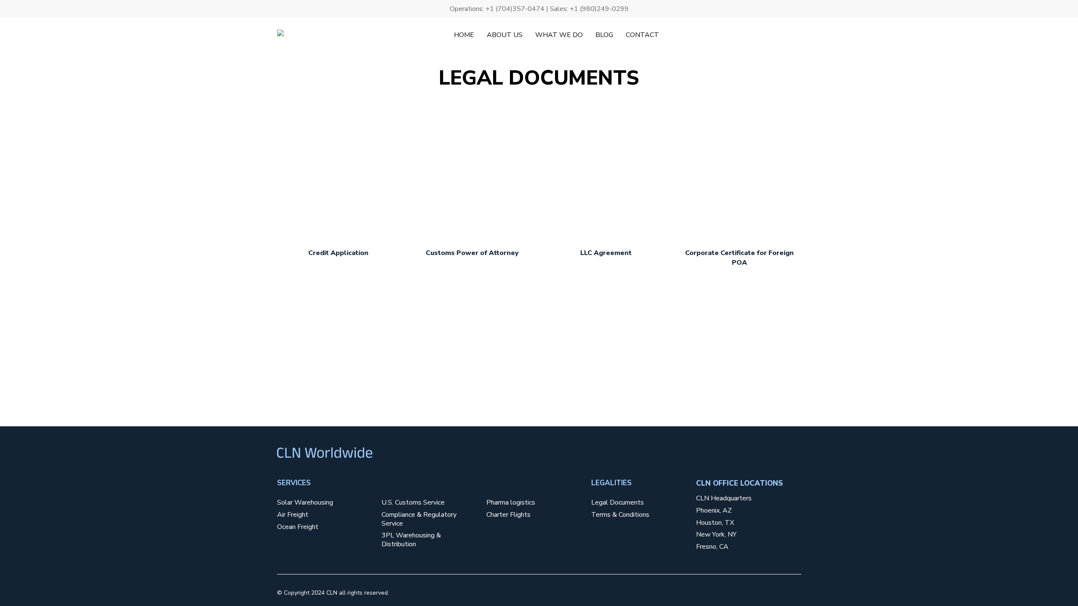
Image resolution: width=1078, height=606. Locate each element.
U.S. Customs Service (413, 502)
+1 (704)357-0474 (515, 8)
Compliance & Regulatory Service (419, 519)
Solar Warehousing (305, 502)
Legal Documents (617, 502)
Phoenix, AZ (714, 510)
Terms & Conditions (620, 514)
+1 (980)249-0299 (599, 8)
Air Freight (292, 514)
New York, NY (716, 534)
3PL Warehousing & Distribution (411, 540)
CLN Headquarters (724, 498)
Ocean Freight (297, 527)
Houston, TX (715, 522)
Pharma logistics (510, 502)
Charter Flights (508, 514)
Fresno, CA (712, 546)
